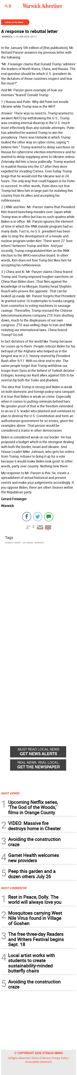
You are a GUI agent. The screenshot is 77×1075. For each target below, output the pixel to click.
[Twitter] (37, 516)
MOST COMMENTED (14, 888)
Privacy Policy (60, 1058)
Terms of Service (40, 1058)
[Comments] (48, 516)
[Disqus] (38, 593)
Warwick (7, 36)
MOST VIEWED (10, 793)
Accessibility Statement (38, 1062)
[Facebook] (26, 516)
